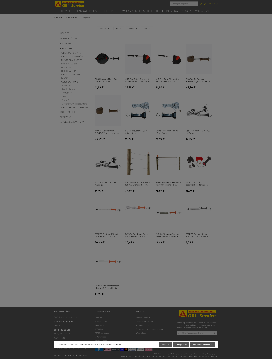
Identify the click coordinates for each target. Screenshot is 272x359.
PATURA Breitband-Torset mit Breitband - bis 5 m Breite (106, 235)
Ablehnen (165, 344)
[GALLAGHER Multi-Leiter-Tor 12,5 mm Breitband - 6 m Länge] (138, 162)
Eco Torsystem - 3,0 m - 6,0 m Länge (198, 132)
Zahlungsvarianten (143, 325)
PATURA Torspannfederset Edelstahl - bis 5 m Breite (167, 235)
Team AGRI (99, 325)
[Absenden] (215, 333)
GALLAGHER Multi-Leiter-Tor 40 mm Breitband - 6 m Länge (168, 183)
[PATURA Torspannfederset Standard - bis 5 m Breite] (199, 213)
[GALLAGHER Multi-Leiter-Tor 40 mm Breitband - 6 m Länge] (169, 162)
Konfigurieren (181, 344)
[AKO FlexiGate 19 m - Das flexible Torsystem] (108, 59)
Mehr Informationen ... (115, 344)
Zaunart (131, 28)
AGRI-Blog (99, 329)
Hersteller (103, 28)
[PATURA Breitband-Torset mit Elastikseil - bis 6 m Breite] (138, 213)
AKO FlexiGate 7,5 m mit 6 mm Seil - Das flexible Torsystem (167, 80)
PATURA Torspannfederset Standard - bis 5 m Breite (198, 235)
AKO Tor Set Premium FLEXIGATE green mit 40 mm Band (198, 80)
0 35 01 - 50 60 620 (63, 321)
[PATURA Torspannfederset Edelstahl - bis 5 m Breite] (169, 213)
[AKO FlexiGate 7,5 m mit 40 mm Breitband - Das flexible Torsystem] (138, 59)
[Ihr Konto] (205, 4)
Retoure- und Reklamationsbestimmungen (152, 329)
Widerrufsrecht (141, 333)
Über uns (98, 318)
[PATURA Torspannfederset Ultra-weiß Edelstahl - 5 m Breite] (108, 265)
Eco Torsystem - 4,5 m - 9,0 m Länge (107, 183)
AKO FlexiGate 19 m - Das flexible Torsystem (106, 80)
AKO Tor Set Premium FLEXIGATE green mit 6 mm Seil (107, 132)
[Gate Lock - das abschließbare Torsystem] (199, 162)
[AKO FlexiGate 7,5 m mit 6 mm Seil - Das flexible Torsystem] (169, 59)
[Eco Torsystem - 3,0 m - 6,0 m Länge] (199, 110)
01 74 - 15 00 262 (62, 330)
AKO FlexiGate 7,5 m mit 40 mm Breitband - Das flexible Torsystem (137, 80)
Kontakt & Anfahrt (143, 318)
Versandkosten (191, 354)
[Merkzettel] (201, 4)
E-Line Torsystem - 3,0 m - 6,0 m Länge (136, 132)
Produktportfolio (101, 321)
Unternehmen (102, 311)
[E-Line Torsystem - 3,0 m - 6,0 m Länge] (138, 110)
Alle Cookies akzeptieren (202, 344)
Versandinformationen (144, 321)
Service (140, 311)
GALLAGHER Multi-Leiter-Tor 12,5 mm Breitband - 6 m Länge (138, 183)
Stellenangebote (101, 337)
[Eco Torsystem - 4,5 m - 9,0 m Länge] (108, 162)
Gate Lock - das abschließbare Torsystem (197, 183)
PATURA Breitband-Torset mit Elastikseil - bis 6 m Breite (136, 235)
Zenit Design (84, 355)
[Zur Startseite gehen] (70, 4)
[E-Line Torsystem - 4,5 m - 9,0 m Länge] (169, 110)
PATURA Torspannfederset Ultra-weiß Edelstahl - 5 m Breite (107, 287)
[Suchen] (195, 3)
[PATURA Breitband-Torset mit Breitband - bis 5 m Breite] (108, 213)
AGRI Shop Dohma (102, 333)
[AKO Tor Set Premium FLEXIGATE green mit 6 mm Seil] (108, 110)
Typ (117, 28)
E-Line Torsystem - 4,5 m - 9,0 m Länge (167, 132)
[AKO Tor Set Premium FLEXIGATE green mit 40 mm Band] (199, 59)
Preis (145, 28)
